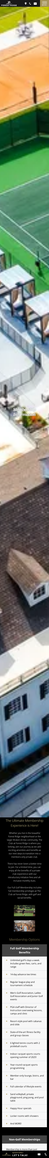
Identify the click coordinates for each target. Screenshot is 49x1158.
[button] (30, 3)
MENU (44, 5)
